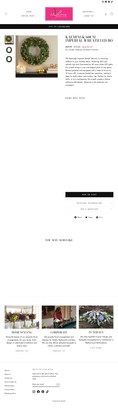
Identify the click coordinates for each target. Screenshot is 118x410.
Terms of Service (10, 382)
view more (96, 348)
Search (7, 370)
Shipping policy (10, 393)
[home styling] (22, 317)
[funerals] (96, 317)
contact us (22, 351)
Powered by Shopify (59, 401)
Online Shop (28, 16)
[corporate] (59, 317)
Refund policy (9, 385)
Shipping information (89, 203)
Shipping (78, 49)
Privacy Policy (10, 389)
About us (8, 374)
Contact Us (8, 378)
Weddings (88, 12)
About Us (89, 16)
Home (29, 12)
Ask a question (89, 209)
